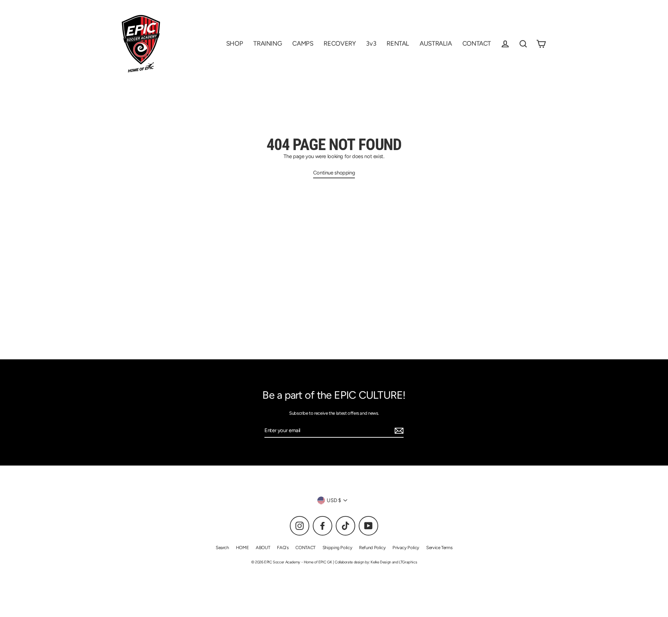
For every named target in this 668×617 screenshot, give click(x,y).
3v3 (371, 43)
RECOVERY (340, 43)
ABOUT (263, 547)
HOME (242, 547)
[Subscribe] (398, 431)
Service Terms (439, 547)
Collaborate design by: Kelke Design (363, 562)
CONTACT (476, 43)
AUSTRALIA (436, 43)
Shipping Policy (337, 547)
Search (222, 547)
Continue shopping (334, 173)
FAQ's (282, 547)
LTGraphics (407, 562)
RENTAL (398, 43)
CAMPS (302, 43)
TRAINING (267, 43)
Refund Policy (372, 547)
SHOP (234, 43)
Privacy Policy (405, 547)
